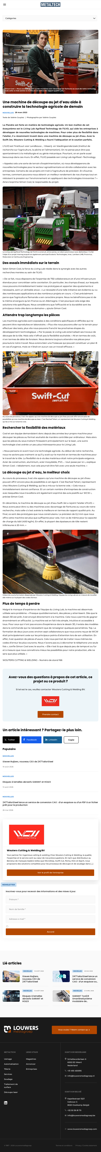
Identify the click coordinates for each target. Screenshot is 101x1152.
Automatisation (11, 1064)
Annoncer (31, 1064)
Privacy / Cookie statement (86, 1145)
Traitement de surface (11, 1085)
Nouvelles (8, 113)
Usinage (8, 1059)
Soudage (8, 1079)
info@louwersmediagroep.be (81, 1115)
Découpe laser (11, 1092)
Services (8, 1074)
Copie (71, 740)
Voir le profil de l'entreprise (50, 872)
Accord (50, 932)
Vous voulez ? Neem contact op (73, 1030)
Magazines (31, 1059)
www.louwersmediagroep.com (82, 1129)
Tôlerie (7, 1069)
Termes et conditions (64, 1145)
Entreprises (31, 1069)
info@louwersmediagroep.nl (81, 1076)
